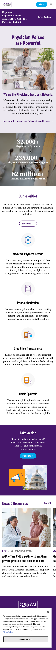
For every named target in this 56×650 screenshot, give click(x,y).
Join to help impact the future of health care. (26, 121)
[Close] (48, 612)
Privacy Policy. (8, 632)
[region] (26, 628)
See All (47, 503)
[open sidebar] (51, 4)
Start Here (26, 455)
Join (40, 4)
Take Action (44, 17)
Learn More (26, 223)
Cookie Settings (26, 639)
